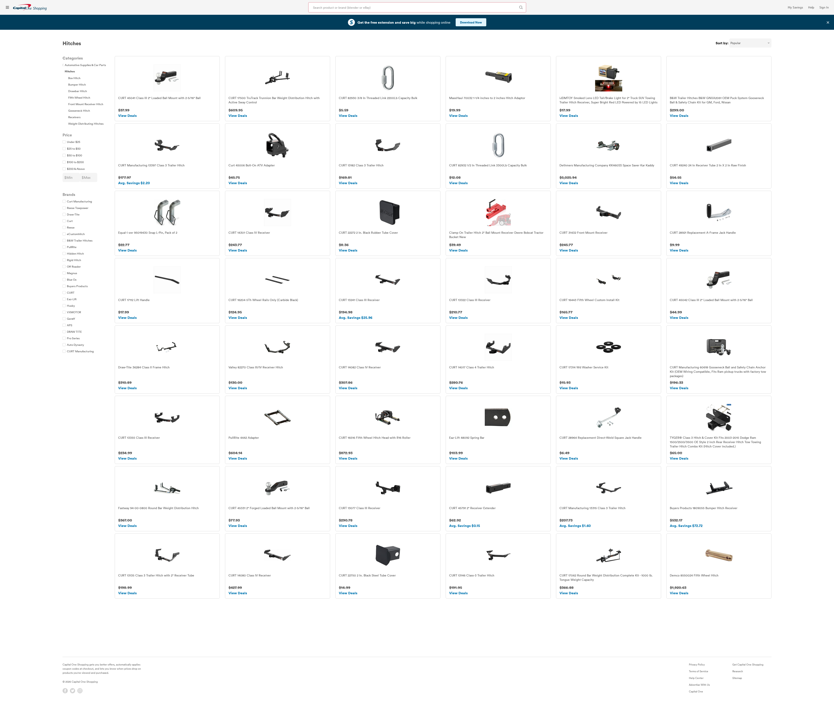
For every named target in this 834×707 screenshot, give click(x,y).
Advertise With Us (699, 685)
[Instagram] (80, 690)
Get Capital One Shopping (747, 664)
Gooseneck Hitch (79, 111)
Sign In (824, 7)
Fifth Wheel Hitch (79, 97)
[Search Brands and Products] (521, 7)
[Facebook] (65, 690)
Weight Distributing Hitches (86, 124)
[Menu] (7, 7)
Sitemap (737, 678)
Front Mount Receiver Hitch (85, 104)
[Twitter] (72, 690)
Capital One (696, 691)
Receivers (74, 117)
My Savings (795, 7)
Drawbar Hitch (77, 91)
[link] (30, 7)
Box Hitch (74, 78)
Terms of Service (698, 671)
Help (811, 7)
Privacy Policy (697, 664)
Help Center (696, 678)
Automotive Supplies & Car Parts (84, 65)
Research (737, 671)
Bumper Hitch (77, 84)
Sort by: (722, 43)
